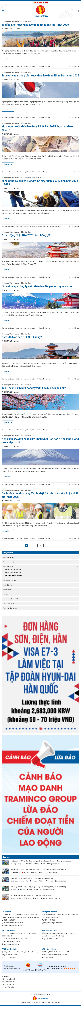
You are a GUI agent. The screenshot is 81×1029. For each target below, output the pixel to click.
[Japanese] (37, 2)
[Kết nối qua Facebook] (47, 994)
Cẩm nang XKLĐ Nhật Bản (13, 575)
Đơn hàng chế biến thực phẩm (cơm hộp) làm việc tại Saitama (32, 895)
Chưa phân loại (8, 585)
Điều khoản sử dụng (8, 982)
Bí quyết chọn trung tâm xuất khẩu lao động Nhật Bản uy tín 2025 (40, 75)
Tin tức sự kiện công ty (10, 608)
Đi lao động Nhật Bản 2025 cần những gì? (26, 235)
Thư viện (5, 594)
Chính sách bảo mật (8, 979)
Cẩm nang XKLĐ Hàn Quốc (12, 572)
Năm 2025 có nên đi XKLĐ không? (22, 337)
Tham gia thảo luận (73, 66)
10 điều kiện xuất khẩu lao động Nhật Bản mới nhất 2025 (35, 24)
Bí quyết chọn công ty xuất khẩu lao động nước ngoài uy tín (37, 286)
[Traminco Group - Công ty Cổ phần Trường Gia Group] (40, 11)
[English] (46, 2)
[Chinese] (40, 2)
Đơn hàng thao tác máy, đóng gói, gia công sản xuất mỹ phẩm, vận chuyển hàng (38, 887)
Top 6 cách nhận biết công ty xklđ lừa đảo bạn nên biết (34, 388)
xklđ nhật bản (46, 66)
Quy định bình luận (8, 987)
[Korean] (43, 2)
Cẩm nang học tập (9, 562)
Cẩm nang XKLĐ (8, 566)
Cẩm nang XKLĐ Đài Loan (12, 569)
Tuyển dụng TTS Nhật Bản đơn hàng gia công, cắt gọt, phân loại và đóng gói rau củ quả (41, 861)
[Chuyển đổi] (77, 566)
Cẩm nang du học (8, 557)
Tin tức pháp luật (8, 603)
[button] (3, 11)
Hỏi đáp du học (7, 590)
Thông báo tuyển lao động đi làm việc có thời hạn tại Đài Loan (32, 878)
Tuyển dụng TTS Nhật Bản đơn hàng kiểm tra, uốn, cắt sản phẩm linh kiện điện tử (38, 870)
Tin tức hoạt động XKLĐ (10, 599)
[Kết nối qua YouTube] (49, 994)
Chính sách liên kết (8, 984)
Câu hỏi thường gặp (9, 580)
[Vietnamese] (34, 2)
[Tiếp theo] (54, 545)
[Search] (78, 11)
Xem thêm (7, 59)
